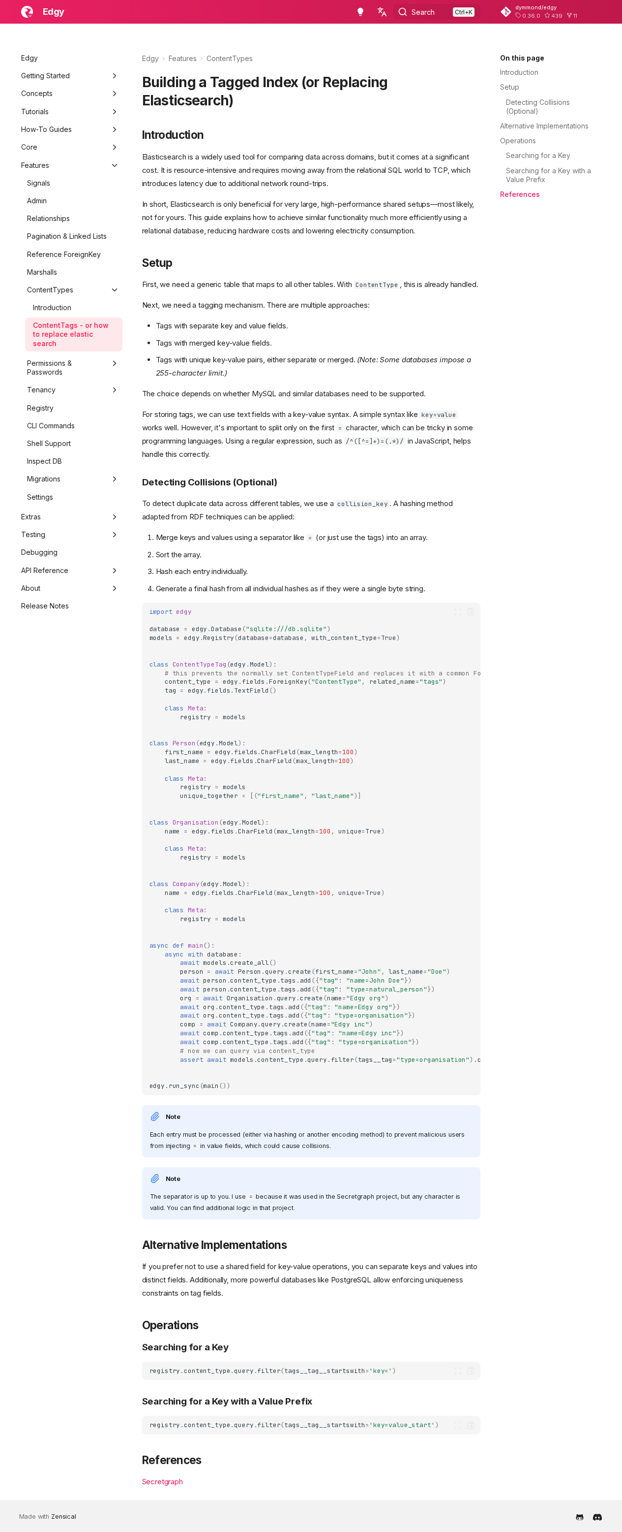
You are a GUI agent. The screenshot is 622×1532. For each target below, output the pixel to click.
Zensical (63, 1516)
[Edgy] (27, 12)
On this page (522, 58)
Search (423, 12)
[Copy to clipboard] (470, 612)
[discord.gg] (597, 1516)
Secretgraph (162, 1481)
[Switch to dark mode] (360, 12)
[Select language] (382, 12)
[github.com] (580, 1516)
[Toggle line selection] (458, 612)
